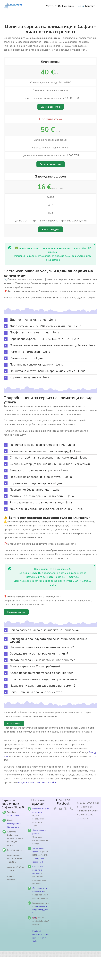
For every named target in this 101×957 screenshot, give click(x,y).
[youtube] (60, 808)
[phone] (71, 808)
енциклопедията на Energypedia (37, 782)
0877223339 (13, 815)
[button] (50, 320)
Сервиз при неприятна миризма (37, 870)
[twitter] (65, 808)
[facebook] (54, 808)
